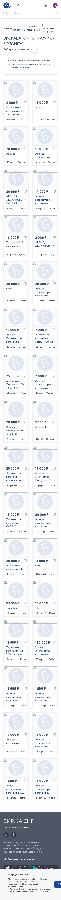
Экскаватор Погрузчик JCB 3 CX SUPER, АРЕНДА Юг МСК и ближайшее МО (15, 384)
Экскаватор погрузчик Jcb (14, 567)
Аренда (39, 107)
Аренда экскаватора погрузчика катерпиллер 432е (43, 789)
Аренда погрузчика (12, 741)
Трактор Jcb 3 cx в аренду (14, 244)
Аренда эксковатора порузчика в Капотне (13, 697)
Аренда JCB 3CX (42, 429)
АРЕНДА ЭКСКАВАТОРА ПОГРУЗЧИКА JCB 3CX (16, 200)
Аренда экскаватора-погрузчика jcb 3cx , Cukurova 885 (44, 384)
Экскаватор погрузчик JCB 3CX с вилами (14, 651)
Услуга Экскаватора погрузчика (42, 651)
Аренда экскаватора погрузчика (42, 292)
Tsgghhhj (11, 608)
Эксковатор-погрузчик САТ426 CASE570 (14, 523)
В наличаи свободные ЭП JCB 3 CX (15, 431)
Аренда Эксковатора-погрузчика (14, 338)
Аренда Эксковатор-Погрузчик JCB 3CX (44, 477)
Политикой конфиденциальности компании (30, 889)
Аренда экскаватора (42, 155)
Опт (37, 566)
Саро (9, 289)
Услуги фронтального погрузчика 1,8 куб (14, 789)
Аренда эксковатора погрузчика (42, 743)
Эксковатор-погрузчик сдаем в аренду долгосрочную (15, 477)
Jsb (37, 608)
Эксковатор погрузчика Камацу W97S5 (44, 338)
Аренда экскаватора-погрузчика (43, 200)
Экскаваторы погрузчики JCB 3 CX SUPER (15, 111)
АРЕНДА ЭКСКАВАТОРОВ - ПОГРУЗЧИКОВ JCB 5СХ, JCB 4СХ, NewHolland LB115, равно (45, 246)
